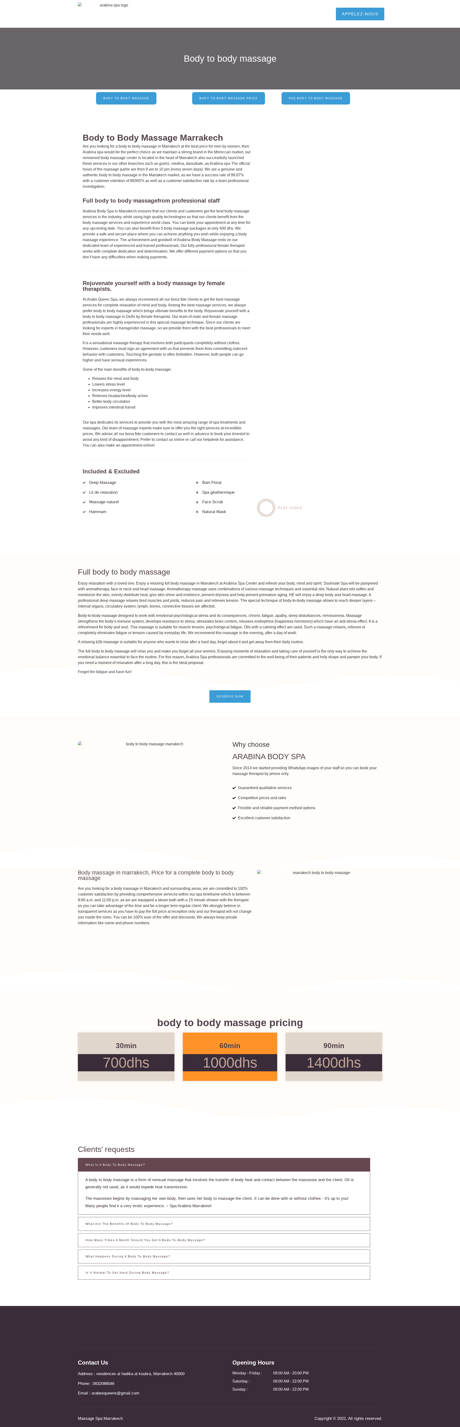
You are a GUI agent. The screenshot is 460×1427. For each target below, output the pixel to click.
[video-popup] (266, 508)
